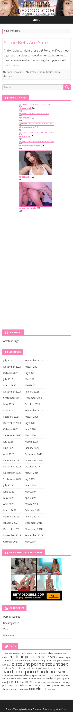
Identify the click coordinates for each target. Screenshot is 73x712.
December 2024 (12, 391)
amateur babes (44, 653)
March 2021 (31, 385)
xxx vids (51, 689)
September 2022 (12, 479)
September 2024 (12, 397)
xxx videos (38, 688)
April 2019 (30, 497)
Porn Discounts (15, 72)
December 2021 (12, 529)
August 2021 (32, 366)
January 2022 (10, 522)
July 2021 (30, 373)
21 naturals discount (11, 654)
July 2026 (8, 360)
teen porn (52, 685)
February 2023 (11, 460)
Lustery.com (16, 678)
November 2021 (12, 535)
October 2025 (10, 373)
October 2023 (10, 429)
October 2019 (32, 466)
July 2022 (8, 485)
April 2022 (8, 504)
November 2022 (12, 472)
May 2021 (30, 379)
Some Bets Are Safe (26, 42)
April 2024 (8, 410)
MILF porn (28, 678)
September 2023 (12, 435)
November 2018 (34, 529)
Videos (7, 629)
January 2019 (32, 516)
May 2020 (30, 435)
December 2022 (12, 466)
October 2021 (10, 541)
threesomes (9, 689)
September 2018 (34, 535)
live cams (6, 678)
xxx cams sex (22, 689)
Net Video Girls (40, 678)
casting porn (44, 660)
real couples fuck (54, 682)
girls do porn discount (38, 667)
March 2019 (31, 504)
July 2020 (30, 423)
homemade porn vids (12, 676)
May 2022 (8, 497)
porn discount (20, 681)
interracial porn (30, 675)
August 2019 (32, 472)
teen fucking (39, 685)
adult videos (27, 653)
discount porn (26, 664)
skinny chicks (13, 685)
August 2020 (32, 416)
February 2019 (33, 510)
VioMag (17, 709)
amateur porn (37, 72)
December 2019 (33, 454)
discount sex (55, 664)
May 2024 (8, 404)
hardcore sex (51, 671)
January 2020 (32, 447)
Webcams (8, 635)
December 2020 (33, 397)
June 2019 (30, 485)
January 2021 (32, 391)
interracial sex (47, 675)
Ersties (49, 72)
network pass (55, 678)
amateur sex (45, 656)
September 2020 (34, 410)
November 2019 (34, 460)
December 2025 (12, 366)
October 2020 (32, 404)
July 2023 (8, 441)
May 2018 (30, 541)
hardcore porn (19, 671)
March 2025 (9, 385)
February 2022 (11, 516)
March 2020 (31, 441)
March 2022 (9, 510)
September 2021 (34, 360)
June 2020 (30, 429)
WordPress (61, 709)
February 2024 (11, 416)
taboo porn (26, 685)
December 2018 (33, 522)
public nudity (40, 682)
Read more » (12, 65)
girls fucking (55, 668)
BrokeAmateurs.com (26, 660)
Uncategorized (11, 623)
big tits (68, 657)
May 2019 (30, 491)
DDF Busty (6, 665)
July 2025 (8, 379)
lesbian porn (61, 675)
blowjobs (9, 660)
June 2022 (8, 491)
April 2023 (8, 454)
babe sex (60, 657)
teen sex (65, 685)
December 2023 (12, 423)
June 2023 (8, 447)
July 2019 (30, 479)
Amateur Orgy (11, 341)
